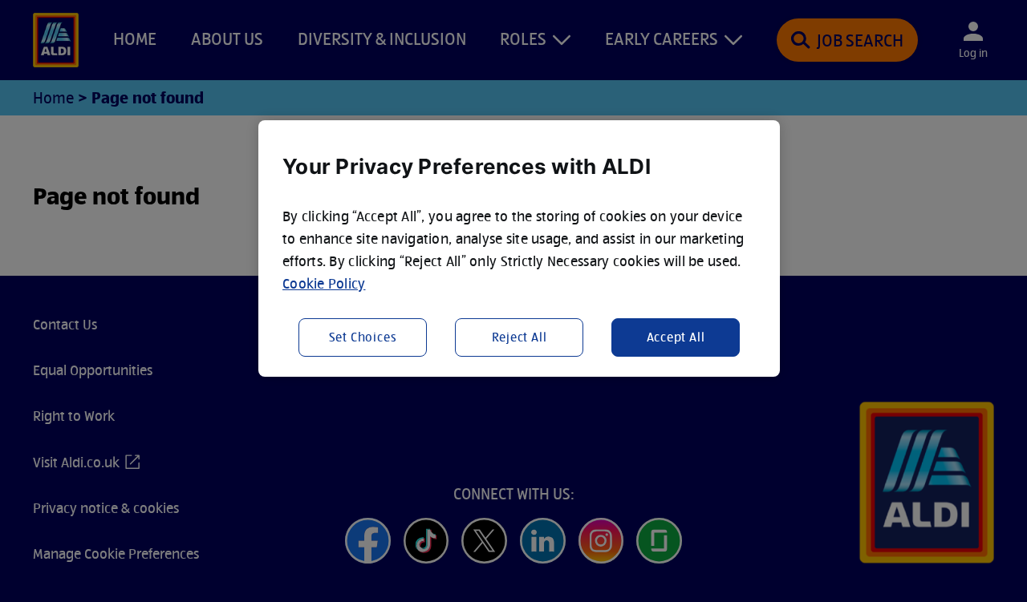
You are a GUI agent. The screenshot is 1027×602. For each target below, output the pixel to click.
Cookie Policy (324, 283)
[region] (519, 248)
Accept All (676, 337)
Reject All (519, 337)
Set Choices (363, 337)
